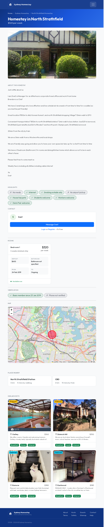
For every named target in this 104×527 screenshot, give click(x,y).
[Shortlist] (48, 401)
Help (91, 515)
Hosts (73, 512)
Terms (65, 515)
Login (43, 229)
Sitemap (83, 515)
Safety (73, 515)
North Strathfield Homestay (42, 13)
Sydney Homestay (22, 13)
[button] (11, 310)
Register (51, 229)
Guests (82, 512)
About (65, 512)
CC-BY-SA (91, 362)
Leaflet (55, 362)
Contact (93, 512)
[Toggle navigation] (93, 4)
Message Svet (52, 224)
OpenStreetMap (73, 362)
